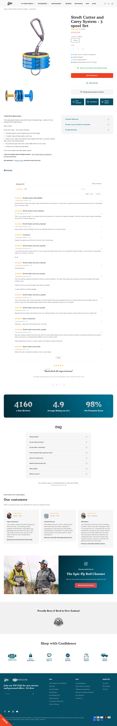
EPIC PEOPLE (79, 3)
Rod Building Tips (54, 695)
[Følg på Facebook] (5, 711)
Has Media (98, 193)
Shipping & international (83, 689)
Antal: (72, 45)
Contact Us (79, 698)
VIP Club (105, 689)
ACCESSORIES (42, 3)
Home (5, 9)
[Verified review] (30, 200)
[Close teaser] (13, 724)
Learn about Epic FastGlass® (58, 683)
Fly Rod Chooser (54, 704)
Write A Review (96, 183)
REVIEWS (68, 3)
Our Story (105, 683)
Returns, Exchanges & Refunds (85, 692)
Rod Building (53, 692)
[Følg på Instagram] (13, 711)
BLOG (94, 3)
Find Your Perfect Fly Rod (86, 585)
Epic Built (52, 686)
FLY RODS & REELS (27, 3)
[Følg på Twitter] (9, 711)
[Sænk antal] (73, 49)
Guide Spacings (54, 698)
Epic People (106, 686)
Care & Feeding (53, 689)
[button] (6, 719)
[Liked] (101, 200)
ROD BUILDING (56, 3)
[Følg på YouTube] (17, 711)
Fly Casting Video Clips (56, 701)
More (58, 357)
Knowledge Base (80, 683)
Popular (91, 193)
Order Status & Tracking (83, 686)
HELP (87, 3)
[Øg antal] (83, 49)
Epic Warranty (80, 695)
